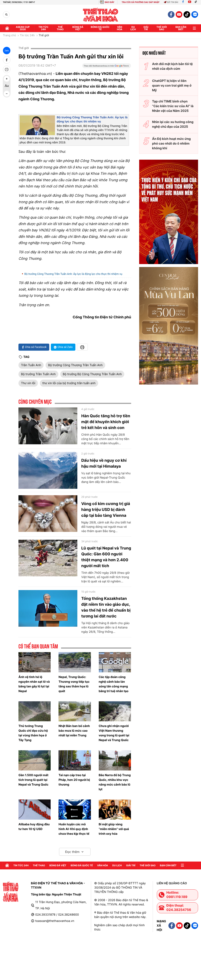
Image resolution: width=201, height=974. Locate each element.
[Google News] (106, 67)
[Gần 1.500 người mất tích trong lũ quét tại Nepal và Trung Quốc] (34, 760)
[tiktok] (187, 14)
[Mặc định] (6, 86)
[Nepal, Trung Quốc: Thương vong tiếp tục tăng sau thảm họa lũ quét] (74, 662)
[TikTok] (196, 2)
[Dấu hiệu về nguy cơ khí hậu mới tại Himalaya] (47, 470)
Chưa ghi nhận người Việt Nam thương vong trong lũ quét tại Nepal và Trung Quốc (114, 733)
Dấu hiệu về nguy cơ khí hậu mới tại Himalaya (104, 463)
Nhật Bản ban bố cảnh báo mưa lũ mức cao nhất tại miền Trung (74, 730)
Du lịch (133, 28)
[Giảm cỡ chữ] (7, 94)
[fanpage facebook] (171, 14)
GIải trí (145, 28)
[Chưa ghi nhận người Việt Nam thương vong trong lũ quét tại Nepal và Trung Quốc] (115, 711)
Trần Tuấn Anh (31, 365)
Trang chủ (9, 35)
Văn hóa (119, 28)
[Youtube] (189, 2)
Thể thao (60, 28)
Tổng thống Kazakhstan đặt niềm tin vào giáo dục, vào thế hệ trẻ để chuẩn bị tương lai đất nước (106, 607)
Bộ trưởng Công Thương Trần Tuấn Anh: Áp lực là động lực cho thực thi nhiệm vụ (73, 274)
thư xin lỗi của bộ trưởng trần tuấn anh (69, 383)
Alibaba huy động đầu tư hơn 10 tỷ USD (34, 826)
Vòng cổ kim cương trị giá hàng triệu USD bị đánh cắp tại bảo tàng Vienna (105, 509)
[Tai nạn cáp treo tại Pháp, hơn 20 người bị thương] (74, 760)
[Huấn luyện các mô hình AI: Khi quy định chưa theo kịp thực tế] (74, 809)
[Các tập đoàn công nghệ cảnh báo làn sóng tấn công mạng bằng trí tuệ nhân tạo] (115, 662)
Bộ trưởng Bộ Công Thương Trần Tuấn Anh (92, 374)
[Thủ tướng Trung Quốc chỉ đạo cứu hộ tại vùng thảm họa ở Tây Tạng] (34, 711)
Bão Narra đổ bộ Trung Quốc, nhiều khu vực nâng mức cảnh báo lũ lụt (115, 782)
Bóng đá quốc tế (100, 28)
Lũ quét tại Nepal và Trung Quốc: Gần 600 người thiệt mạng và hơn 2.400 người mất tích (106, 557)
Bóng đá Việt (77, 28)
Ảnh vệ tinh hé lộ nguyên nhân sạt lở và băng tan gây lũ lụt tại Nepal (34, 684)
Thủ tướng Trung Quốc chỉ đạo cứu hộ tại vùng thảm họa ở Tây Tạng (33, 733)
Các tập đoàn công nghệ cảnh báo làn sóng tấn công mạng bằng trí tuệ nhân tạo (114, 684)
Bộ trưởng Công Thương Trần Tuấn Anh (75, 365)
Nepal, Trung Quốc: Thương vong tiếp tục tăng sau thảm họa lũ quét (74, 684)
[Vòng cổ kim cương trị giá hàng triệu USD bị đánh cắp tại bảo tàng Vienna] (47, 513)
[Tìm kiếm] (6, 14)
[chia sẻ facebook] (6, 60)
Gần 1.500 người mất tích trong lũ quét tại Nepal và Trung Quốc (33, 779)
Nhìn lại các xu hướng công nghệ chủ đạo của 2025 (173, 124)
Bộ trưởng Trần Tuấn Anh (38, 374)
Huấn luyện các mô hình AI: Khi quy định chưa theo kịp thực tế (73, 829)
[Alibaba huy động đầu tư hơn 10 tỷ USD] (34, 809)
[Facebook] (183, 2)
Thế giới (44, 35)
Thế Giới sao (161, 28)
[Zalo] (194, 14)
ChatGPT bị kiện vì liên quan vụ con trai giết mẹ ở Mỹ (172, 85)
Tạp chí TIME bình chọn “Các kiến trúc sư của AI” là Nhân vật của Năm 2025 (173, 106)
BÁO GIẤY (109, 2)
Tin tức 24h (43, 28)
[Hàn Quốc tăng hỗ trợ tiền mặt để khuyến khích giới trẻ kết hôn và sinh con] (47, 425)
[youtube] (179, 14)
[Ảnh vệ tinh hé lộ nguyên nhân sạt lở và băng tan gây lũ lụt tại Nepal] (34, 662)
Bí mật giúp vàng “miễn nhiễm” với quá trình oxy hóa (114, 829)
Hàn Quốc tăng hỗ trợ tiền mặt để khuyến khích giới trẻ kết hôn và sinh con (105, 422)
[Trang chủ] (7, 28)
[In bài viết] (6, 69)
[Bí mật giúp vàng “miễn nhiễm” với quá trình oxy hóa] (115, 809)
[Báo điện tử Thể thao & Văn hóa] (100, 15)
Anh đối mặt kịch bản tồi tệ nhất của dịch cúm (172, 66)
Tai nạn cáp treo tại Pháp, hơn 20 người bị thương (74, 779)
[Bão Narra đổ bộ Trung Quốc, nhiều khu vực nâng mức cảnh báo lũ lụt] (115, 760)
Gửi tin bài (172, 2)
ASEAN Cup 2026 (23, 28)
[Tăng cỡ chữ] (7, 79)
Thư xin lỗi (28, 383)
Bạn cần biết (180, 28)
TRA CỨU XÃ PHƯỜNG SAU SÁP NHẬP (141, 2)
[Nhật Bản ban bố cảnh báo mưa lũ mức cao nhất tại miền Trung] (74, 711)
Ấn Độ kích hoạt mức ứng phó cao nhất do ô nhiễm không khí (171, 143)
